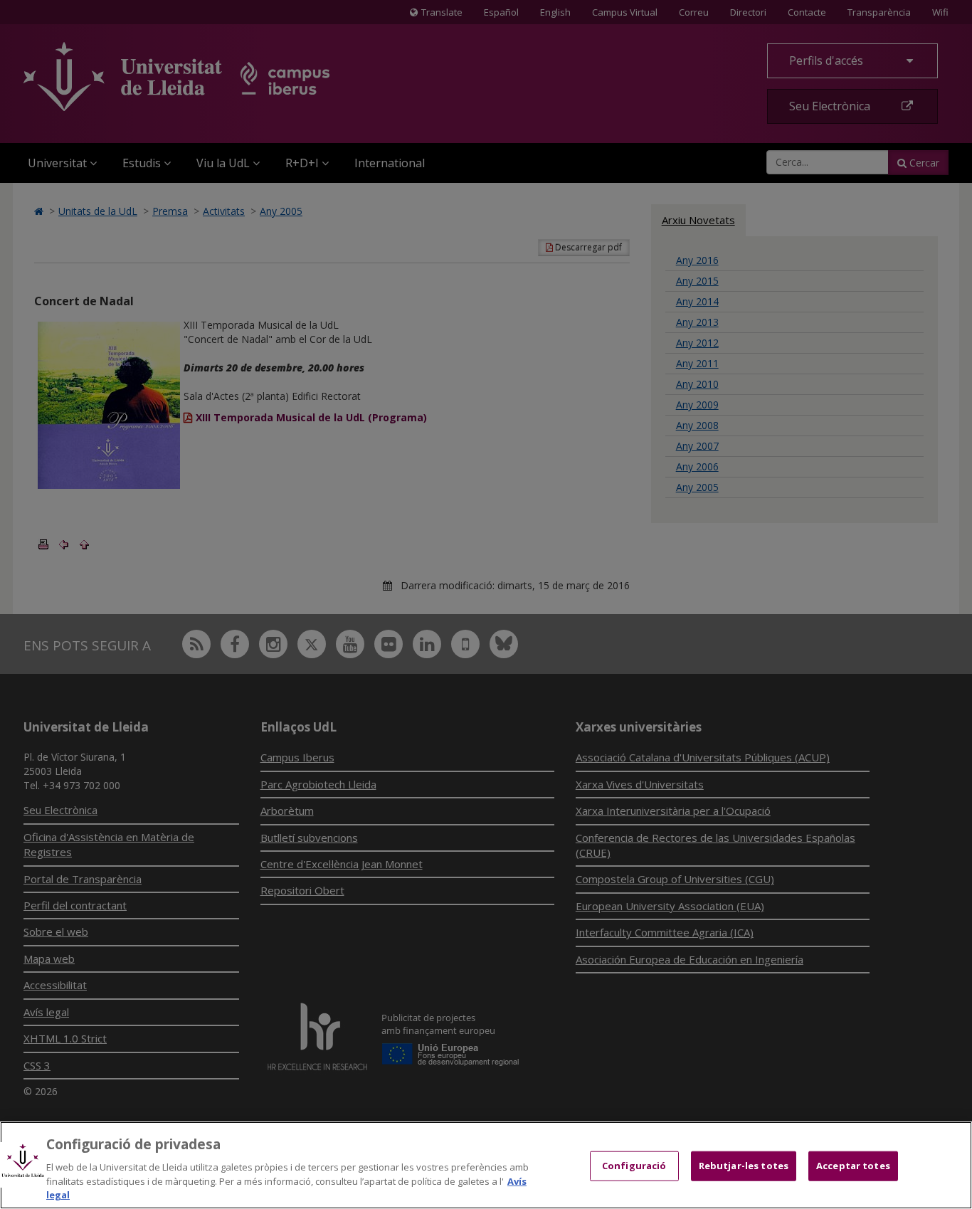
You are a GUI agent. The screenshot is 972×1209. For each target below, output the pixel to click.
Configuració (634, 1165)
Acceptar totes (853, 1165)
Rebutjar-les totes (743, 1165)
